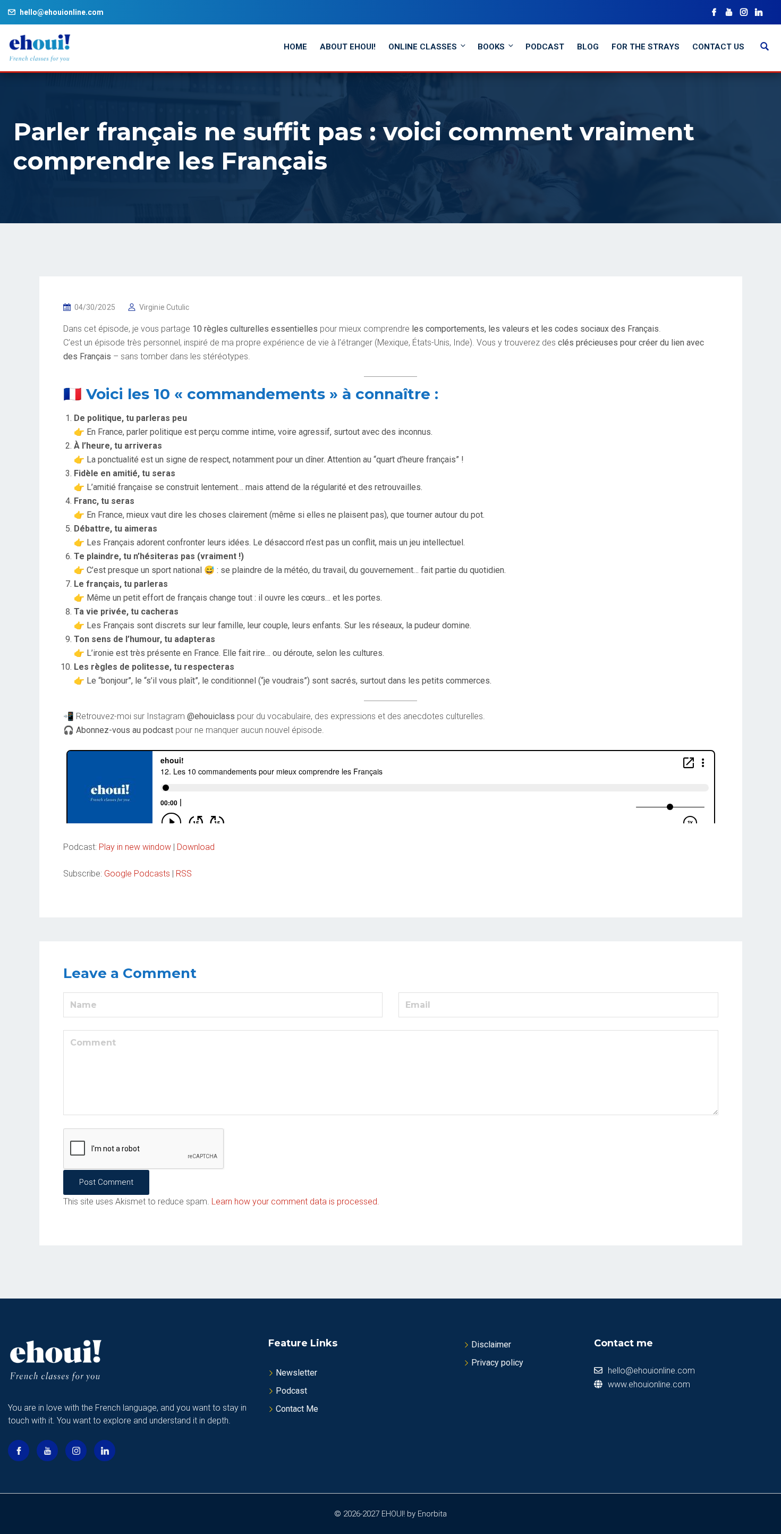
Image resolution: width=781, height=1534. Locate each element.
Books (491, 47)
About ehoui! (348, 47)
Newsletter (296, 1373)
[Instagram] (76, 1450)
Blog (588, 47)
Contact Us (718, 47)
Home (295, 47)
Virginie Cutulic (164, 307)
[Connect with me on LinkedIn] (758, 12)
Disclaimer (491, 1344)
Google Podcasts (137, 874)
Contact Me (297, 1409)
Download (196, 847)
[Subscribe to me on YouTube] (729, 12)
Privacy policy (497, 1363)
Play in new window (135, 847)
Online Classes (422, 47)
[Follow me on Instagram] (744, 12)
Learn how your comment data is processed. (295, 1201)
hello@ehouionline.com (62, 12)
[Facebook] (18, 1450)
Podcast (544, 47)
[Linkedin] (104, 1450)
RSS (184, 874)
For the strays (646, 47)
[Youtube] (47, 1450)
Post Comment (106, 1182)
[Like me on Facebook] (714, 12)
